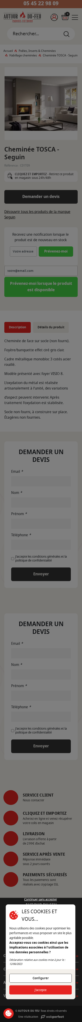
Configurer (41, 978)
